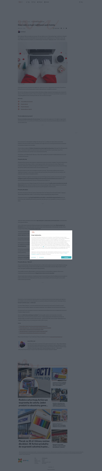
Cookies (37, 254)
